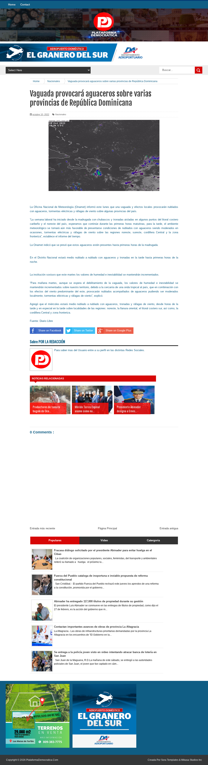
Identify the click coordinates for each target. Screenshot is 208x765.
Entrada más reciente (42, 528)
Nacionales (60, 114)
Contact (25, 4)
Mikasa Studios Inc (191, 759)
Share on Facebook (49, 330)
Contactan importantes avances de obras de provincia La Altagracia (96, 626)
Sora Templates (169, 759)
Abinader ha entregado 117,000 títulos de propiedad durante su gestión (98, 601)
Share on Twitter (83, 330)
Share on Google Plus (118, 330)
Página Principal (107, 528)
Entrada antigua (169, 528)
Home (11, 4)
